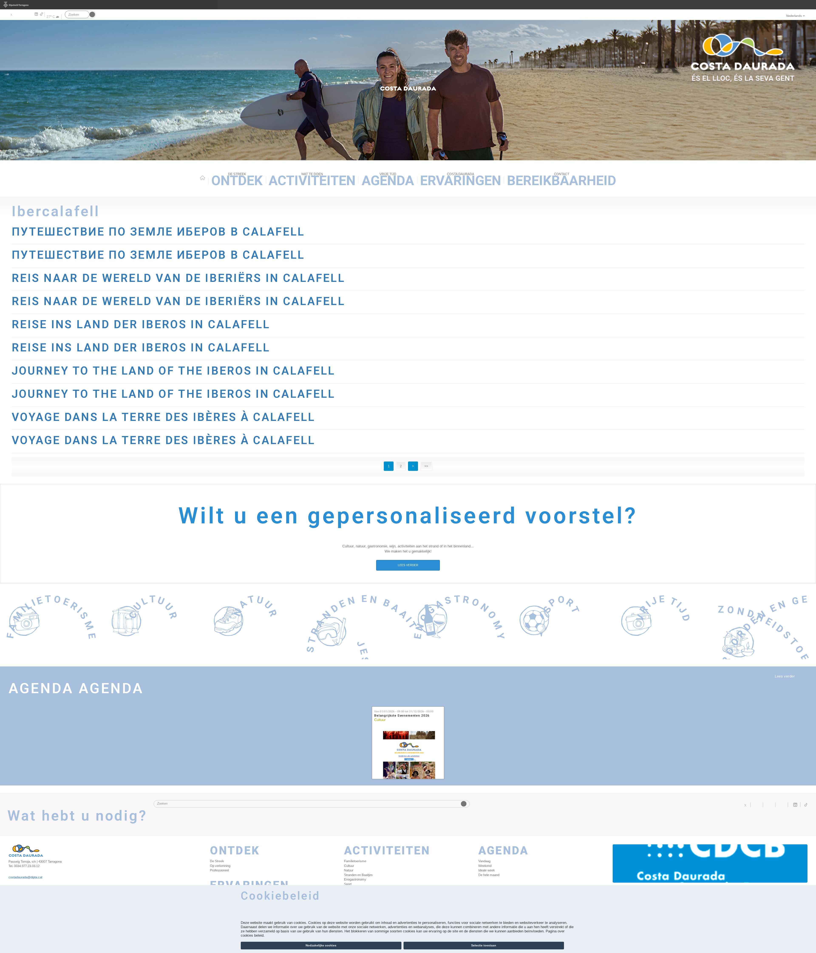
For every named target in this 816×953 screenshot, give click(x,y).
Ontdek (237, 180)
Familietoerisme (355, 861)
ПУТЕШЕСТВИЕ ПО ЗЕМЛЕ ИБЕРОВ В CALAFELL (158, 231)
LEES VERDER (408, 565)
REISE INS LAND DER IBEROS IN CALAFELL (141, 324)
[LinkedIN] (36, 14)
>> (426, 466)
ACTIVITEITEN (312, 180)
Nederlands (794, 15)
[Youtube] (23, 14)
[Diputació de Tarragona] (408, 4)
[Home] (408, 90)
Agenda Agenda (76, 688)
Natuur (348, 870)
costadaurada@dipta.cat (25, 877)
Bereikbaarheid (561, 180)
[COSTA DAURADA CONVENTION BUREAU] (710, 863)
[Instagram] (30, 14)
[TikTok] (42, 14)
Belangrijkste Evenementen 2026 (401, 715)
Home (202, 177)
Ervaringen (460, 180)
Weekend (485, 866)
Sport (347, 884)
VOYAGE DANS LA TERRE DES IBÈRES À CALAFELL (163, 417)
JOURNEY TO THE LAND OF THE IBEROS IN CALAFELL (173, 370)
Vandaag (484, 861)
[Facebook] (17, 14)
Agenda (388, 180)
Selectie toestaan (483, 945)
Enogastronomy (355, 879)
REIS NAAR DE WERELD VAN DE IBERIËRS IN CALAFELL (178, 278)
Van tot (403, 711)
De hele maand (488, 875)
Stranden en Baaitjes (358, 875)
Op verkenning (220, 866)
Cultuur (380, 720)
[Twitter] (11, 14)
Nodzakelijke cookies (321, 945)
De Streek (217, 861)
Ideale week (486, 870)
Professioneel (219, 870)
